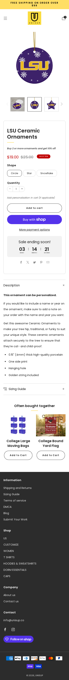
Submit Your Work (15, 519)
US (5, 538)
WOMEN (8, 551)
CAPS (6, 576)
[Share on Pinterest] (41, 262)
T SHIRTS (9, 557)
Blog (6, 513)
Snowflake (46, 173)
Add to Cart (18, 455)
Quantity (13, 183)
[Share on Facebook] (21, 262)
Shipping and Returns (17, 488)
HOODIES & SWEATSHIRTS (19, 563)
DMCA (7, 507)
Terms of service (14, 500)
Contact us (11, 601)
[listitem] (34, 4)
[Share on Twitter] (35, 262)
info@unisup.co (13, 620)
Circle (14, 173)
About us (9, 595)
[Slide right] (61, 104)
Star (29, 173)
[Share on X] (28, 262)
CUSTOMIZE (11, 545)
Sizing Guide (11, 494)
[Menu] (5, 18)
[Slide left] (8, 104)
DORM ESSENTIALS (14, 570)
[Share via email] (48, 262)
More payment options (34, 230)
